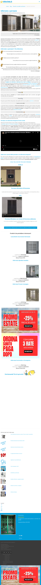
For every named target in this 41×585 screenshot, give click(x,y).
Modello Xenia (7, 560)
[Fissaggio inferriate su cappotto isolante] (3, 483)
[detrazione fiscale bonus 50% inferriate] (3, 444)
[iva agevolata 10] (3, 457)
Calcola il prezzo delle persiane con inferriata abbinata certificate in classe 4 (20, 227)
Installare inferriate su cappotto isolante (17, 479)
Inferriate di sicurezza (6, 554)
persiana (31, 100)
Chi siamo (4, 564)
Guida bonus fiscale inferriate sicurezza (17, 447)
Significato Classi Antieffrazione (16, 459)
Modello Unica (7, 556)
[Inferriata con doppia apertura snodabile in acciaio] (21, 271)
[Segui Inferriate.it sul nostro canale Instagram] (11, 552)
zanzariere (38, 114)
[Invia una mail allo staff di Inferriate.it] (4, 552)
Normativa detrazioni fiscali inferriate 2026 (17, 440)
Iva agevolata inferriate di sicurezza (16, 453)
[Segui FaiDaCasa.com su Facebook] (2, 552)
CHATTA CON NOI (4, 548)
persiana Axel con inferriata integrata (10, 124)
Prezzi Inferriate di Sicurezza (8, 561)
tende (10, 115)
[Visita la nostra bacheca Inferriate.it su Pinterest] (9, 552)
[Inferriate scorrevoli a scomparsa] (3, 489)
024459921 (7, 547)
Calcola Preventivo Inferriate (8, 562)
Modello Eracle (7, 557)
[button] (11, 176)
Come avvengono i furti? (15, 466)
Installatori (5, 563)
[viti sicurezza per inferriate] (3, 476)
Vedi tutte (20, 538)
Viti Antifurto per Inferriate (15, 472)
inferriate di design (17, 109)
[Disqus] (20, 389)
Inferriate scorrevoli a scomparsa (16, 485)
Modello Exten (7, 555)
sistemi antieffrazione (33, 83)
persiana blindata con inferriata (29, 84)
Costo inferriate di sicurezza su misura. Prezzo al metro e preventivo (22, 434)
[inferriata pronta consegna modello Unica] (21, 295)
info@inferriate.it (7, 549)
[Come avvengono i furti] (3, 470)
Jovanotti (37, 40)
